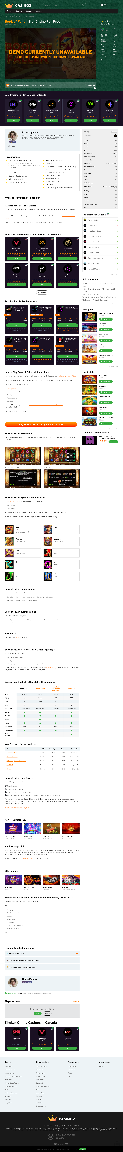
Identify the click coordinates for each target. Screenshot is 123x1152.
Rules (6, 1090)
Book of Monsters (12, 757)
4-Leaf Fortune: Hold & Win (107, 417)
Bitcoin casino (40, 1073)
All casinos (42, 292)
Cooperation (72, 1066)
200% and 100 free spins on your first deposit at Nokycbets (108, 437)
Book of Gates (40, 688)
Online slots (8, 1080)
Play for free (106, 319)
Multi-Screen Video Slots (90, 294)
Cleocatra (9, 769)
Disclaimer (71, 1070)
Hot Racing (102, 323)
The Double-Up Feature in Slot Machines (95, 300)
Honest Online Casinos (12, 1083)
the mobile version (28, 859)
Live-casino (40, 1080)
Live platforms (41, 1106)
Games (19, 11)
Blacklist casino (10, 1070)
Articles (39, 11)
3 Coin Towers (103, 375)
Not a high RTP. (11, 936)
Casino (9, 11)
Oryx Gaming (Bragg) (68, 889)
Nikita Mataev (13, 145)
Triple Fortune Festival (106, 313)
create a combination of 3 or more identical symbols (46, 405)
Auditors (39, 1099)
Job (69, 1076)
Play (13, 120)
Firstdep (9, 346)
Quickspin (46, 889)
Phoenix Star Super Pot (106, 355)
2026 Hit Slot (103, 407)
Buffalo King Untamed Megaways (16, 761)
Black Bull (10, 765)
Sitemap (39, 1103)
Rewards (8, 1096)
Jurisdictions (40, 1093)
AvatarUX (7, 889)
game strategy (51, 667)
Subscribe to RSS (62, 1144)
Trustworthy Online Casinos (14, 1076)
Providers (8, 1099)
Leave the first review (108, 24)
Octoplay (101, 420)
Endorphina (102, 377)
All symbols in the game (12, 501)
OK (83, 1149)
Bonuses (29, 11)
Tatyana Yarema (21, 993)
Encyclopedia (9, 1103)
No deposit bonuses (11, 1093)
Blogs (101, 1066)
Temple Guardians (12, 753)
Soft (37, 1090)
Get (16, 325)
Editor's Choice (36, 315)
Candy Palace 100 (104, 334)
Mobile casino (40, 1076)
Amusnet (101, 315)
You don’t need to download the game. (17, 808)
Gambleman (102, 386)
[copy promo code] (16, 116)
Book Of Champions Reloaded (56, 688)
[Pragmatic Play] (115, 135)
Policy (70, 1073)
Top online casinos (11, 1086)
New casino (8, 1066)
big (58, 315)
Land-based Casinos (42, 1086)
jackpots (19, 637)
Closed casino (9, 1073)
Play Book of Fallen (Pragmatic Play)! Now (40, 424)
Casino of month (41, 1066)
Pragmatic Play (9, 838)
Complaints (40, 1083)
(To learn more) (74, 1149)
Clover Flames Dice (104, 396)
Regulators (39, 1096)
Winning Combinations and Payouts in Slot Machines (99, 297)
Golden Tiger (102, 344)
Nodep (8, 315)
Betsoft (26, 889)
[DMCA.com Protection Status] (60, 1139)
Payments (39, 1070)
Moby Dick (71, 688)
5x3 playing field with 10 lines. (68, 376)
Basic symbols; (11, 388)
